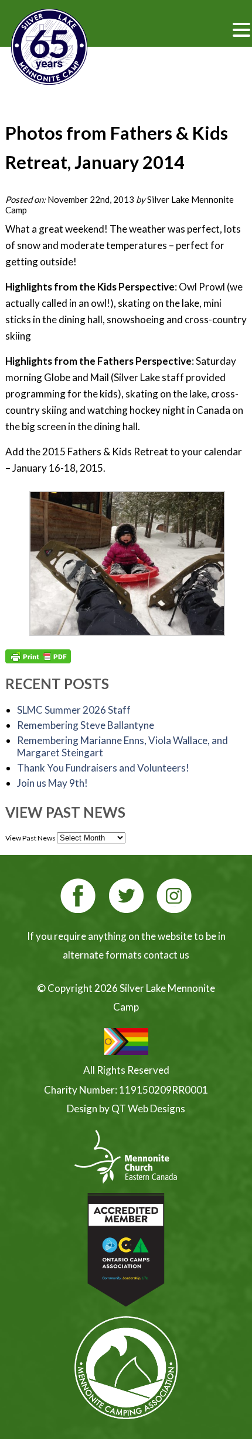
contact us (166, 955)
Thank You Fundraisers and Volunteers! (103, 768)
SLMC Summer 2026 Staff (74, 710)
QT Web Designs (148, 1108)
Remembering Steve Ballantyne (85, 725)
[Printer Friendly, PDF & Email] (38, 656)
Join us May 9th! (52, 783)
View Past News (30, 837)
